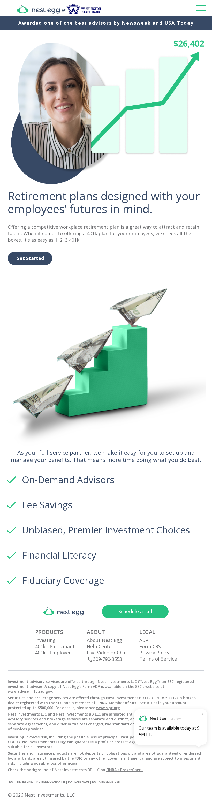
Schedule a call (135, 611)
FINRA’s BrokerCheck (124, 769)
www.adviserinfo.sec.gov (30, 691)
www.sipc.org (108, 707)
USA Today (179, 23)
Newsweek (136, 23)
